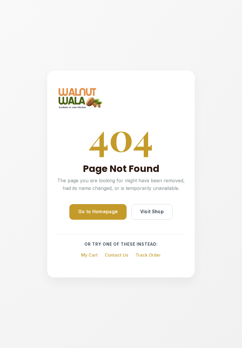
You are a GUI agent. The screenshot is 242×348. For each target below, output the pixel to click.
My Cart (89, 254)
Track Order (148, 254)
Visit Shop (152, 211)
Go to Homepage (98, 211)
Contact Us (116, 254)
